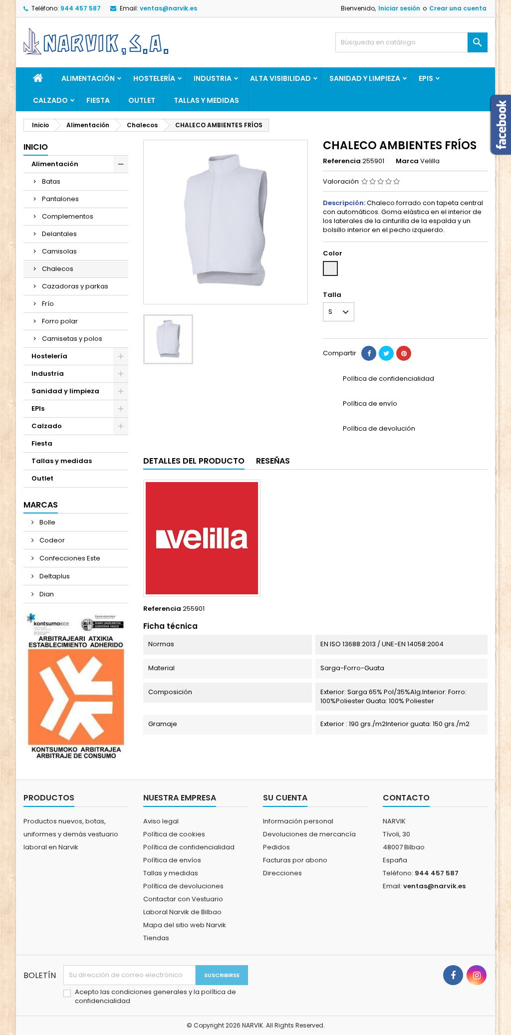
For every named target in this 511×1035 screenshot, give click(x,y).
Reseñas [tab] (273, 461)
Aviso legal (161, 821)
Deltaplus (54, 576)
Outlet (141, 100)
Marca (407, 161)
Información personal (298, 821)
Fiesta (98, 100)
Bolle (46, 522)
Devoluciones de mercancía (309, 834)
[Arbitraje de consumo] (75, 686)
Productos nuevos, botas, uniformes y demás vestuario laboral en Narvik (70, 834)
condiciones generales (150, 992)
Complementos (67, 216)
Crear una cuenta (458, 8)
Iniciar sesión (399, 8)
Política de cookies (174, 834)
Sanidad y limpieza (364, 78)
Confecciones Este (69, 558)
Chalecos (57, 268)
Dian (46, 594)
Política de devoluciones (183, 886)
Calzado (50, 100)
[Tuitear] (386, 353)
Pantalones (60, 199)
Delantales (59, 234)
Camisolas (59, 251)
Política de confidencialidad (189, 847)
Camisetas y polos (72, 338)
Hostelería (154, 78)
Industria (213, 78)
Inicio (35, 147)
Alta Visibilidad (280, 78)
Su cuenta (285, 797)
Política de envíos (172, 860)
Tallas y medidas (206, 100)
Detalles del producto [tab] (194, 461)
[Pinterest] (403, 353)
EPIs (426, 78)
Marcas (40, 505)
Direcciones (282, 873)
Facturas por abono (295, 860)
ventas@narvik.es (168, 8)
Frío (48, 303)
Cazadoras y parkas (75, 286)
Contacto (406, 797)
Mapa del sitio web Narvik (184, 925)
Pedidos (276, 847)
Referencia (342, 161)
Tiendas (156, 938)
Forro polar (60, 321)
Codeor (51, 540)
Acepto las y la (155, 997)
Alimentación (88, 78)
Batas (51, 181)
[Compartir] (368, 353)
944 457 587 (80, 8)
